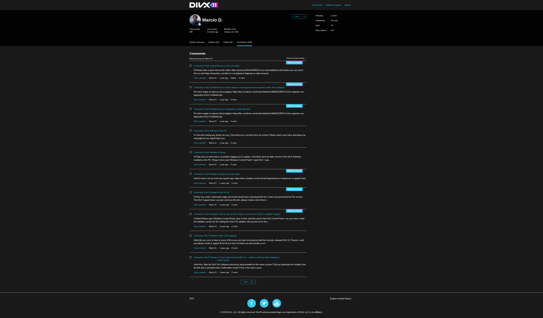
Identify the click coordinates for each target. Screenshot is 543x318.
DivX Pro (223, 131)
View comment (200, 78)
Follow (297, 17)
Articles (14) (213, 42)
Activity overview (196, 42)
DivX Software (211, 131)
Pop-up (222, 152)
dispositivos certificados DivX (238, 109)
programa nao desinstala (229, 174)
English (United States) (341, 298)
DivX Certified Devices (214, 66)
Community (317, 5)
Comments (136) (244, 42)
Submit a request (333, 5)
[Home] (203, 5)
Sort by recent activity (295, 58)
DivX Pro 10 (224, 192)
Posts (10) (228, 42)
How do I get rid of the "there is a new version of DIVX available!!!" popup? (249, 214)
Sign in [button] (348, 5)
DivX (191, 298)
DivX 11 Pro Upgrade (227, 236)
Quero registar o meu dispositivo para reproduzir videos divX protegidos (255, 87)
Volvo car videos (233, 66)
